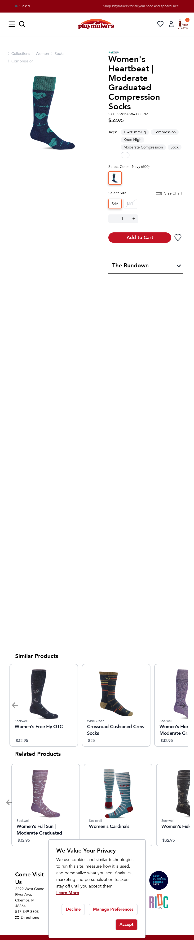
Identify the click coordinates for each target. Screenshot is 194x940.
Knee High (132, 139)
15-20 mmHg (134, 132)
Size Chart (173, 193)
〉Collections (19, 53)
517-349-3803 (27, 911)
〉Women (40, 53)
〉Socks (57, 53)
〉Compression (21, 61)
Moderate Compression (143, 147)
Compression (165, 132)
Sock (175, 147)
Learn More (67, 893)
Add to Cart (140, 237)
